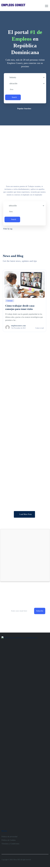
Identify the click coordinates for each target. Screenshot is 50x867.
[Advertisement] (25, 151)
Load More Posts (25, 514)
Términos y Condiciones (10, 844)
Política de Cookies (9, 840)
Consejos (10, 301)
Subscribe (39, 611)
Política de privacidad (9, 837)
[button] (46, 6)
